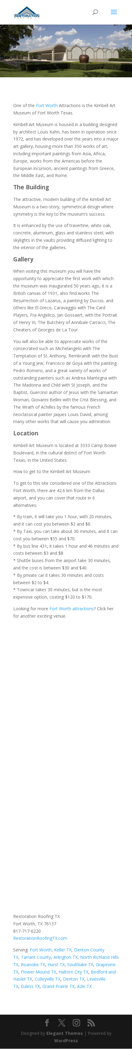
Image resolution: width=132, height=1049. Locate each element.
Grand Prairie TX (58, 986)
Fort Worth (47, 105)
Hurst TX (56, 964)
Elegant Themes (64, 1033)
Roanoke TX (33, 964)
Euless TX (30, 986)
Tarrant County (36, 957)
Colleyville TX (47, 979)
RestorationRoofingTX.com (40, 938)
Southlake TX (80, 964)
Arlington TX (65, 957)
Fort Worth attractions (71, 608)
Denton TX (73, 979)
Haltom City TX (73, 972)
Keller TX (63, 950)
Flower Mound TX (38, 972)
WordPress (66, 1040)
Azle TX (84, 986)
